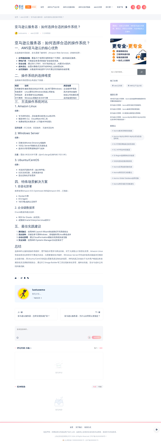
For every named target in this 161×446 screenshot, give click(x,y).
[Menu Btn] (138, 7)
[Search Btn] (133, 7)
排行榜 (108, 7)
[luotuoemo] (24, 293)
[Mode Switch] (126, 7)
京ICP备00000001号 (91, 440)
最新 (101, 348)
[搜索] (141, 72)
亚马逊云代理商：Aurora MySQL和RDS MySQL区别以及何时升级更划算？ (128, 118)
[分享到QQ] (25, 278)
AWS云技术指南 (84, 7)
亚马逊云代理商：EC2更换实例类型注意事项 (125, 113)
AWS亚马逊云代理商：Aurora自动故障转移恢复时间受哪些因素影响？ (128, 100)
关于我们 (79, 427)
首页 (42, 7)
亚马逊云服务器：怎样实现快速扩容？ (34, 316)
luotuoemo (22, 33)
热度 (94, 387)
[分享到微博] (22, 278)
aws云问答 (98, 7)
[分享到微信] (28, 278)
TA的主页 (37, 298)
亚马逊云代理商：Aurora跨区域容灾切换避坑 (125, 105)
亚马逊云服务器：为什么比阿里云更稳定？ (82, 316)
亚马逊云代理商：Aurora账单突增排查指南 (125, 109)
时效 (100, 387)
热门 (95, 348)
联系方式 (88, 427)
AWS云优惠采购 (69, 7)
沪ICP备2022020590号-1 (98, 436)
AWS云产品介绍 (53, 7)
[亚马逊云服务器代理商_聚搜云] (25, 7)
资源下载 (120, 7)
